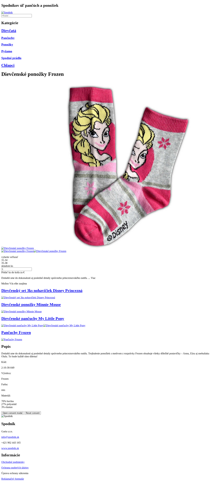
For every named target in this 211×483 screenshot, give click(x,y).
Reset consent (33, 413)
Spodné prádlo (11, 58)
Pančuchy (8, 38)
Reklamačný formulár (12, 478)
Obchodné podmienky (13, 462)
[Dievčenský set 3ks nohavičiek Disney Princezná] (28, 297)
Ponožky (7, 44)
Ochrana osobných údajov (15, 467)
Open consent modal (12, 413)
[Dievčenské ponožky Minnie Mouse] (21, 311)
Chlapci (8, 65)
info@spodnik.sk (10, 437)
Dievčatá (8, 30)
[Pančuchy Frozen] (11, 339)
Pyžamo (6, 51)
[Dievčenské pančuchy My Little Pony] (22, 325)
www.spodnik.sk (10, 448)
